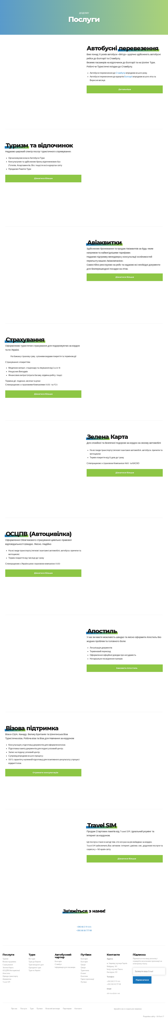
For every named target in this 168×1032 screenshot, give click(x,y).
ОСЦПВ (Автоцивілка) (11, 970)
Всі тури (32, 959)
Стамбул (58, 964)
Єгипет (83, 973)
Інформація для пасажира (65, 967)
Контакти (78, 1008)
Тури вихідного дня (36, 965)
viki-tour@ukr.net (113, 993)
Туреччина (85, 970)
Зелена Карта (8, 967)
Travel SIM (6, 982)
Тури (32, 1008)
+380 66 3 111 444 (84, 926)
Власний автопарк (53, 1008)
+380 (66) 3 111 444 (113, 981)
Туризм (5, 959)
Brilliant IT (160, 1016)
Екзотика (84, 976)
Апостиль (6, 973)
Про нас (14, 1008)
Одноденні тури (35, 967)
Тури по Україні (34, 970)
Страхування (8, 965)
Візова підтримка (9, 962)
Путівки (84, 982)
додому (84, 13)
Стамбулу (120, 73)
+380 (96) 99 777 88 (114, 984)
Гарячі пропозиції (87, 979)
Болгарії (128, 76)
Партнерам (67, 1008)
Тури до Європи (35, 962)
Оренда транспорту (10, 976)
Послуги (23, 1008)
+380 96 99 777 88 (84, 930)
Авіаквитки (7, 979)
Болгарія (58, 961)
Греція (83, 965)
